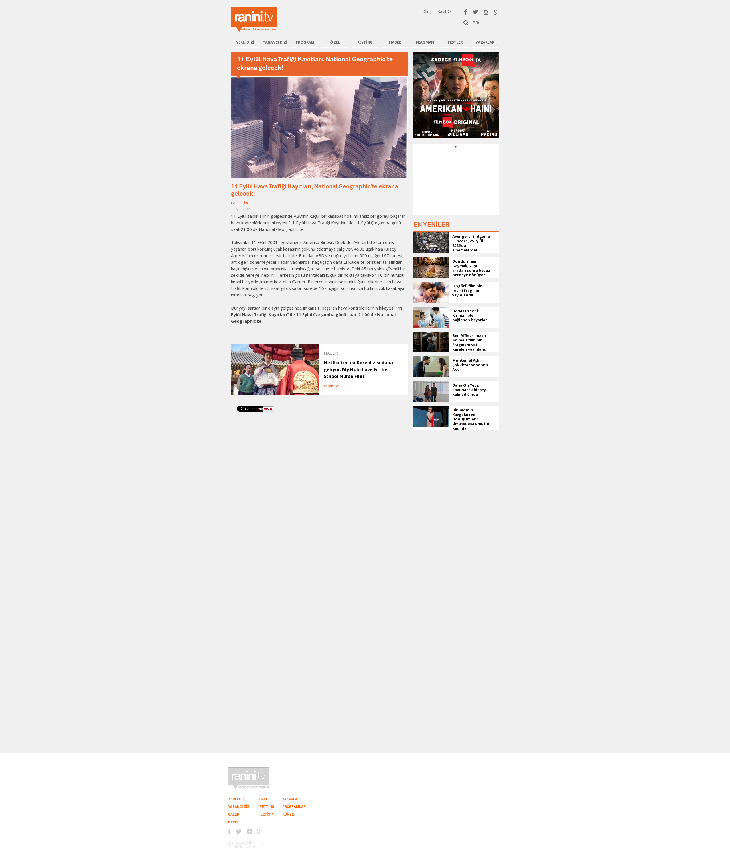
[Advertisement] (456, 185)
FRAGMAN (425, 42)
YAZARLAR (485, 42)
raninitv (239, 202)
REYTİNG (365, 42)
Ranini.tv (254, 19)
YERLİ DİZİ (245, 42)
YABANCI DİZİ (275, 42)
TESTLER (455, 42)
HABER (395, 42)
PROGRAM (305, 42)
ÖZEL (335, 42)
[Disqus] (319, 495)
